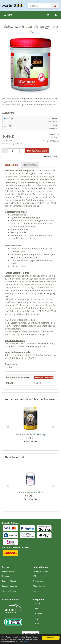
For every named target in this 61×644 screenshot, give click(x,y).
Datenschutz (38, 581)
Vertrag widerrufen (30, 633)
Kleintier (38, 613)
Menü (9, 14)
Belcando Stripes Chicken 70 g (30, 434)
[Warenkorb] (48, 15)
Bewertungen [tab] (30, 164)
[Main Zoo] (12, 5)
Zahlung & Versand (40, 571)
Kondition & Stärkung (44, 378)
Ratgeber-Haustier (9, 581)
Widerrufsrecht (39, 586)
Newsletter (6, 576)
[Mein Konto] (56, 15)
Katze (37, 608)
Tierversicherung (9, 591)
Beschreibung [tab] (11, 164)
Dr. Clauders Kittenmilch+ (30, 492)
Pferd (37, 623)
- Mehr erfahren (24, 641)
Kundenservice (8, 571)
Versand (18, 144)
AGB (34, 576)
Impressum (37, 591)
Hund (37, 604)
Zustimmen (50, 637)
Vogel (37, 618)
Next (52, 426)
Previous (8, 426)
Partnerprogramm (9, 586)
